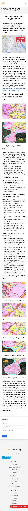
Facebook (14, 493)
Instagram (15, 495)
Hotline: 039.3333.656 (19, 506)
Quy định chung (14, 470)
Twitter (15, 498)
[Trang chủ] (3, 3)
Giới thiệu (14, 464)
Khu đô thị (15, 479)
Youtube (14, 500)
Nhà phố (14, 484)
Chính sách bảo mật (14, 467)
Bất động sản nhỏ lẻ (14, 486)
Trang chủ (4, 8)
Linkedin (14, 503)
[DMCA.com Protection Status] (14, 457)
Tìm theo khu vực (14, 8)
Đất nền (15, 481)
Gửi (4, 436)
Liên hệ (15, 472)
